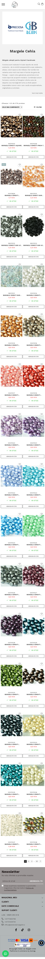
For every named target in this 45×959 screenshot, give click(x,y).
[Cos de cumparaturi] (42, 4)
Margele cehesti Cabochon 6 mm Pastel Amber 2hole (11, 345)
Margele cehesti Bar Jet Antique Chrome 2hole (11, 245)
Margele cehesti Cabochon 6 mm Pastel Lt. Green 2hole (33, 545)
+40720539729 (10, 922)
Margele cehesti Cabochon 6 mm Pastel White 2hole (33, 295)
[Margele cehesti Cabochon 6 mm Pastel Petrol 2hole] (33, 625)
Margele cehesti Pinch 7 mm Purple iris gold (33, 145)
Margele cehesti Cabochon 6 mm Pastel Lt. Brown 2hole (33, 345)
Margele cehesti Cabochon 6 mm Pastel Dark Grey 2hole (11, 744)
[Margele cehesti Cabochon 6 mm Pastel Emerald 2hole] (11, 775)
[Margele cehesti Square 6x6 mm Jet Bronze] (11, 126)
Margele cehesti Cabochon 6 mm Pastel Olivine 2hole (11, 694)
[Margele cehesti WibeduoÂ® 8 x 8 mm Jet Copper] (11, 176)
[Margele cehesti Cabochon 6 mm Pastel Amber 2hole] (11, 326)
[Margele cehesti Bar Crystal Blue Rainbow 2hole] (11, 276)
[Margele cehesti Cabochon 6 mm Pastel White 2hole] (33, 276)
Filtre (38, 107)
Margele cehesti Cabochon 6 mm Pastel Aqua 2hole (33, 495)
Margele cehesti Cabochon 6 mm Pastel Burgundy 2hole (33, 594)
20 (37, 861)
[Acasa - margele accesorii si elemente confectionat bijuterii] (14, 5)
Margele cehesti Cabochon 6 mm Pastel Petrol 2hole (33, 644)
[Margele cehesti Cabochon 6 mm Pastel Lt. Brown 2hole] (33, 326)
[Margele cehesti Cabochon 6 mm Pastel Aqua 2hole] (33, 475)
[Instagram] (29, 930)
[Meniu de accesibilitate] (41, 943)
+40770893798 (10, 919)
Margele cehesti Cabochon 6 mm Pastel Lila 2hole (33, 445)
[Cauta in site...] (39, 4)
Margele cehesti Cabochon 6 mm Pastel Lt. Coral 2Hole (11, 395)
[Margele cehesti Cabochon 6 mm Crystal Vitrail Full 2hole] (33, 825)
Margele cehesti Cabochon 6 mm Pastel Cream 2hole (33, 744)
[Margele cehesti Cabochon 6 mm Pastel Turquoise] (11, 525)
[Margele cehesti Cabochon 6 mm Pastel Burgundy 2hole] (33, 575)
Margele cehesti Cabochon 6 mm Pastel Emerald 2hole (11, 794)
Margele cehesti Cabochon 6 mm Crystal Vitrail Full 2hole (33, 844)
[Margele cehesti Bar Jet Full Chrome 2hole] (33, 226)
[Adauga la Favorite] (19, 114)
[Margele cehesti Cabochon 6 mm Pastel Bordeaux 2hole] (11, 625)
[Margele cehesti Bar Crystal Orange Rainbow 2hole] (33, 176)
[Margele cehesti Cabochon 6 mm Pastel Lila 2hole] (33, 425)
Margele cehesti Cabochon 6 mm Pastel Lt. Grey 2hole (11, 594)
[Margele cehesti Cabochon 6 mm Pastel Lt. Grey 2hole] (11, 575)
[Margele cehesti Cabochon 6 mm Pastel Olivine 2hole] (11, 675)
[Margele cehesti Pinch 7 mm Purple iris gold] (33, 126)
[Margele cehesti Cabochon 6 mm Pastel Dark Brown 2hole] (33, 675)
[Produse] (3, 5)
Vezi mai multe (37, 93)
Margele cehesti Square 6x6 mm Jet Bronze (12, 145)
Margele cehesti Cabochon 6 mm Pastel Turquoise (11, 545)
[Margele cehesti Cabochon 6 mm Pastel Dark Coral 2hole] (33, 376)
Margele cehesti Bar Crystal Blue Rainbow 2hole (11, 295)
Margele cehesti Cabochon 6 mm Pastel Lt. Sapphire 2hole (11, 495)
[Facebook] (16, 930)
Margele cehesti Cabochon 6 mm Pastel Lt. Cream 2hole (33, 794)
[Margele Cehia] (22, 28)
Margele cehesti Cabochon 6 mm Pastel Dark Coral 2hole (33, 395)
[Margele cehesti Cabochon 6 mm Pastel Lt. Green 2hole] (33, 525)
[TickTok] (22, 930)
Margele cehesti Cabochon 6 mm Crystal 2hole (11, 844)
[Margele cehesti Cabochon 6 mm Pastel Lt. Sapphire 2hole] (11, 475)
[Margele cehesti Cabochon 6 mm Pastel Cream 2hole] (33, 725)
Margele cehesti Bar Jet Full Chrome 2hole (33, 245)
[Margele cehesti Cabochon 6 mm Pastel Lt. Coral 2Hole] (11, 376)
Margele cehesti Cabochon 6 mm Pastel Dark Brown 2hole (33, 694)
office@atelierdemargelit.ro (14, 925)
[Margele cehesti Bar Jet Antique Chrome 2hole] (11, 226)
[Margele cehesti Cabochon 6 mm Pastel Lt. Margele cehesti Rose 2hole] (11, 425)
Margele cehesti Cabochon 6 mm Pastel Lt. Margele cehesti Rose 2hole (11, 445)
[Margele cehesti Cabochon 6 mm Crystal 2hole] (11, 825)
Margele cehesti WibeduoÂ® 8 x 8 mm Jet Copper (11, 195)
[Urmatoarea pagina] (40, 861)
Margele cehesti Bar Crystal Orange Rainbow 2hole (33, 195)
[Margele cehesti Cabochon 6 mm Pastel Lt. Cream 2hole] (33, 775)
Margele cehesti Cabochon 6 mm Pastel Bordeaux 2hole (11, 644)
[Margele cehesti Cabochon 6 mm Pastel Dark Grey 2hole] (11, 725)
